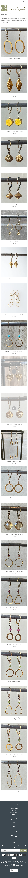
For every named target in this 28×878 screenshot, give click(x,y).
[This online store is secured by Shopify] (14, 871)
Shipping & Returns (14, 812)
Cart (25, 1)
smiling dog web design (17, 865)
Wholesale (14, 826)
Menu (4, 1)
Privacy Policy (14, 810)
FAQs (14, 822)
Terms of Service (14, 808)
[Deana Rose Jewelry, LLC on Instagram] (16, 836)
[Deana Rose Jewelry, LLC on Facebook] (12, 836)
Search (14, 824)
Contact (14, 814)
